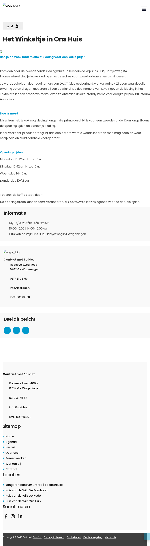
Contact (11, 469)
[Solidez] (11, 5)
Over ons (11, 453)
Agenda (11, 442)
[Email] (25, 330)
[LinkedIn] (16, 330)
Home (9, 436)
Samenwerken (15, 458)
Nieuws (10, 447)
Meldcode (110, 537)
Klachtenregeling (92, 537)
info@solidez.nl (20, 288)
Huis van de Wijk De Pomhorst (26, 490)
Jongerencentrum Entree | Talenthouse (34, 485)
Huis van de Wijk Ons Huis (23, 501)
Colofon (37, 537)
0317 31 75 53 (19, 279)
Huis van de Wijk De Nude (23, 496)
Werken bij (13, 464)
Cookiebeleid (74, 537)
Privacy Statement (54, 537)
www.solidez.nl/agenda (90, 202)
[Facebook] (7, 330)
